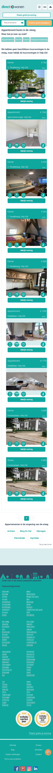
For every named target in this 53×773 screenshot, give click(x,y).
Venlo (4, 692)
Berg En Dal (25, 531)
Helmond (29, 634)
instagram (29, 768)
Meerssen (5, 662)
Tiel (3, 681)
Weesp (28, 684)
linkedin (35, 768)
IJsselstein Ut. (31, 642)
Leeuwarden (6, 651)
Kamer (26, 39)
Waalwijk (5, 705)
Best (28, 599)
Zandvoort (30, 689)
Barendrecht (30, 594)
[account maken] (50, 7)
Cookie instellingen (13, 754)
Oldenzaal (5, 672)
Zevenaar (29, 694)
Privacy (38, 745)
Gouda (4, 645)
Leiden (4, 654)
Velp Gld (5, 689)
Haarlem (29, 624)
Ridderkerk (30, 651)
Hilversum (30, 639)
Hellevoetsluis (31, 632)
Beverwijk (29, 602)
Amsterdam (6, 607)
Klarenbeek (19, 537)
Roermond (30, 657)
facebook (16, 768)
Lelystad (5, 657)
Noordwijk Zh (7, 670)
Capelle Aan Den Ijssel (34, 609)
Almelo (4, 596)
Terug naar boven (45, 544)
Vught (4, 702)
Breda (28, 604)
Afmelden (38, 750)
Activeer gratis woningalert (39, 23)
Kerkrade (29, 645)
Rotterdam (30, 662)
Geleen (4, 639)
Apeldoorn (6, 609)
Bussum (29, 607)
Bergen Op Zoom (32, 596)
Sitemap (13, 745)
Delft (28, 612)
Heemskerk (30, 626)
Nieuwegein (6, 664)
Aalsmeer (5, 591)
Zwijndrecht (30, 702)
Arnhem (11, 531)
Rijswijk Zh (30, 654)
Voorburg (5, 700)
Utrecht (4, 687)
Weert (28, 681)
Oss (3, 675)
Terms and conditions (12, 759)
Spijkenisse (30, 675)
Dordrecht (5, 626)
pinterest (22, 768)
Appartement (8, 39)
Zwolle (28, 705)
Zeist (28, 692)
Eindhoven (6, 632)
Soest (28, 672)
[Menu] (39, 7)
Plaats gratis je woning (26, 15)
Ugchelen (34, 537)
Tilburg (4, 684)
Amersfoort (6, 602)
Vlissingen (6, 697)
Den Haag (5, 621)
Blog (12, 750)
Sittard (28, 667)
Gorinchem (6, 642)
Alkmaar (5, 594)
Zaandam (29, 687)
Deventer (5, 624)
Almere (4, 599)
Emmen (5, 634)
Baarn (28, 591)
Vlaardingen (6, 694)
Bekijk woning (27, 101)
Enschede (5, 637)
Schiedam (30, 664)
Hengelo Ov (30, 637)
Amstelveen (6, 604)
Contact (39, 754)
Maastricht (6, 659)
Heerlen (29, 629)
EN (44, 7)
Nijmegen (41, 531)
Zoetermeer (30, 697)
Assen (4, 615)
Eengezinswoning (39, 39)
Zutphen (29, 700)
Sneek (28, 670)
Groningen (30, 621)
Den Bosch (30, 615)
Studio (18, 39)
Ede (3, 629)
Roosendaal (30, 659)
